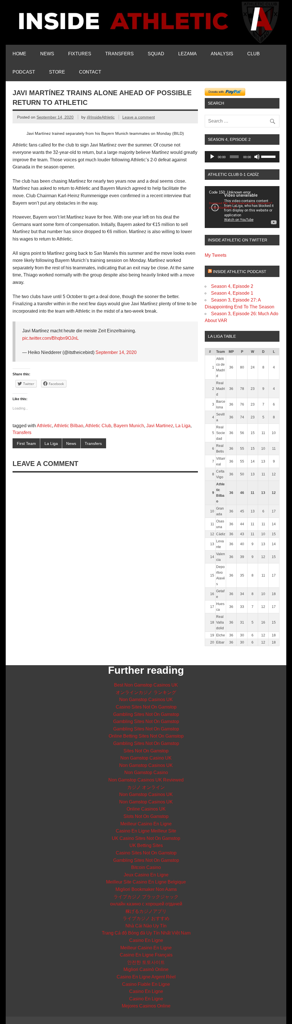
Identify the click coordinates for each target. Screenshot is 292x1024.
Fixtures (79, 53)
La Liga (182, 425)
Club (253, 53)
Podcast (24, 72)
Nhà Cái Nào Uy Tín (146, 925)
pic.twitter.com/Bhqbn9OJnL (50, 338)
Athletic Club (98, 425)
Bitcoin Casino (146, 867)
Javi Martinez (159, 425)
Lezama (187, 53)
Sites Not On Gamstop (146, 750)
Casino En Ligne (146, 940)
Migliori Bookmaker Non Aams (146, 889)
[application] (242, 156)
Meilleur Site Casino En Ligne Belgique (146, 882)
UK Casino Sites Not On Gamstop (146, 838)
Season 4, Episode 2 (232, 286)
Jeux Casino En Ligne (146, 874)
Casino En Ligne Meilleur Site (146, 830)
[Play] (212, 157)
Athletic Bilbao (68, 425)
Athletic (44, 425)
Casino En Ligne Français (146, 954)
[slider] (269, 156)
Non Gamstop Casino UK (146, 758)
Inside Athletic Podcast (239, 271)
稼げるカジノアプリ (146, 911)
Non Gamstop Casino (146, 772)
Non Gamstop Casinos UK (146, 699)
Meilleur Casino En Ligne (146, 823)
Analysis (222, 53)
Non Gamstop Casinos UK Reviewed (146, 779)
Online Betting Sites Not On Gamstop (146, 736)
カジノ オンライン (146, 787)
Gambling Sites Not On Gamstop (146, 714)
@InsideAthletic (101, 117)
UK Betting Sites (146, 845)
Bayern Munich (128, 425)
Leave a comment (138, 117)
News (47, 53)
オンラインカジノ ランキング (146, 692)
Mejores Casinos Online (146, 1005)
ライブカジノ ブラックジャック (146, 896)
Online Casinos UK (146, 809)
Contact (90, 72)
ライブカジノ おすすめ (146, 918)
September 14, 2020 (116, 352)
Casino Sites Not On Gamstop (146, 707)
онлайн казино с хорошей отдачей (146, 903)
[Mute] (257, 157)
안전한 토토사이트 (146, 962)
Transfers (119, 53)
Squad (156, 53)
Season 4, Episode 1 (232, 293)
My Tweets (215, 255)
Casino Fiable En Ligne (146, 984)
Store (57, 72)
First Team (26, 443)
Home (19, 53)
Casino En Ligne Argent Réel (146, 976)
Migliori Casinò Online (146, 969)
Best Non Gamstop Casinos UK (146, 685)
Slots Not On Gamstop (146, 816)
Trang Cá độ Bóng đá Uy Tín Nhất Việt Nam (146, 933)
